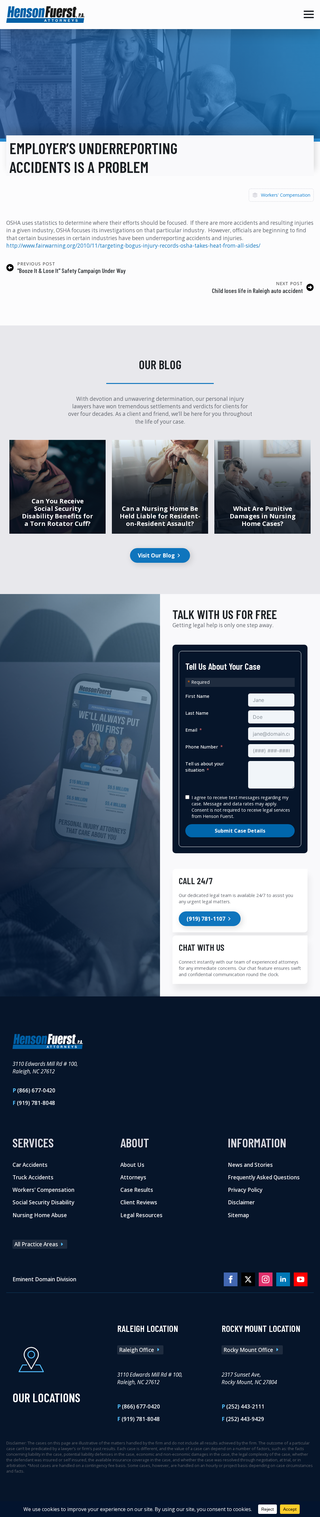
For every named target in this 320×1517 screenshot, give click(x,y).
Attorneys (133, 1177)
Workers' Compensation (285, 195)
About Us (132, 1164)
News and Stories (250, 1164)
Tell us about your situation (204, 767)
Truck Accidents (32, 1177)
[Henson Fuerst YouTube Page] (301, 1279)
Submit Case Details (240, 830)
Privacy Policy (245, 1189)
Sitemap (238, 1215)
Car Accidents (30, 1164)
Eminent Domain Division (44, 1279)
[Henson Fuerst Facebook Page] (231, 1279)
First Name (197, 696)
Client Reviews (138, 1202)
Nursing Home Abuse (39, 1215)
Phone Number (201, 747)
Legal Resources (141, 1215)
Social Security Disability (43, 1202)
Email (191, 730)
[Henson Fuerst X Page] (248, 1279)
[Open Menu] (309, 14)
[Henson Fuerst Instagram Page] (265, 1279)
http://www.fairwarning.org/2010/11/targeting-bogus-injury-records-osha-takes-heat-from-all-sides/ (133, 245)
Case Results (136, 1189)
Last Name (196, 713)
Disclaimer (241, 1202)
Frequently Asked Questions (264, 1177)
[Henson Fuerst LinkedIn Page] (283, 1279)
